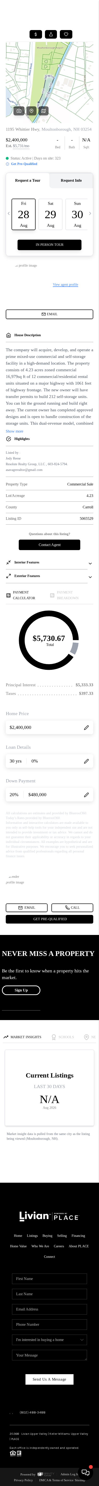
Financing (78, 1236)
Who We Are (40, 1246)
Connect (49, 1257)
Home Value (18, 1246)
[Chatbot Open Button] (85, 1472)
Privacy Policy (23, 1480)
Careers (59, 1246)
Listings (32, 1236)
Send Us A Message (50, 1379)
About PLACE (79, 1246)
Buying (47, 1236)
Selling (62, 1236)
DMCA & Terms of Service (56, 1480)
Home (18, 1236)
